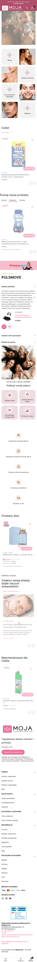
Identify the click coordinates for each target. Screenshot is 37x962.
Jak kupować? (7, 847)
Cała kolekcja (6, 132)
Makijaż (4, 860)
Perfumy (5, 864)
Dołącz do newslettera (13, 752)
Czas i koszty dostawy (10, 820)
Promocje (5, 881)
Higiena (4, 868)
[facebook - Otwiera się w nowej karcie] (6, 898)
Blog (3, 851)
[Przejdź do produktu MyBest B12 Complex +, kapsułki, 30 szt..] (18, 536)
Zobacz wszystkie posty (10, 591)
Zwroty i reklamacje (9, 776)
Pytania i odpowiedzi (9, 785)
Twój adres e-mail (7, 747)
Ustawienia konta (8, 803)
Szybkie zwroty (7, 781)
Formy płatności (7, 816)
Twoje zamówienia (8, 798)
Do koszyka (27, 168)
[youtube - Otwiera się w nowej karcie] (10, 898)
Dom (3, 877)
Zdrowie (4, 873)
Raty (3, 789)
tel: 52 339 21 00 (8, 931)
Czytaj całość (8, 638)
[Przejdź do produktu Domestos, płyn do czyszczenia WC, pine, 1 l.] (18, 681)
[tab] (18, 286)
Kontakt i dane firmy (9, 834)
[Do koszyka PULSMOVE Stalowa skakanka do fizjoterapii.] (4, 326)
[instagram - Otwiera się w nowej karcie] (3, 898)
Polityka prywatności (9, 838)
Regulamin (5, 842)
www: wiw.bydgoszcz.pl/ (10, 936)
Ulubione (5, 807)
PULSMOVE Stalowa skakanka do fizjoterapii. (23, 316)
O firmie (4, 829)
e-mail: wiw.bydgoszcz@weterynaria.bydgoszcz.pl (17, 933)
